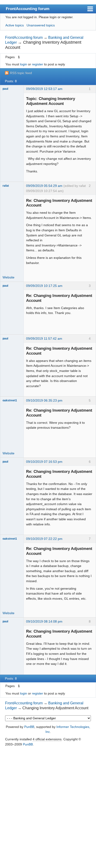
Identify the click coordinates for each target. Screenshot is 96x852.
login (23, 64)
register (37, 64)
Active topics (14, 25)
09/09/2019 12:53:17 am (44, 89)
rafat (6, 185)
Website (8, 277)
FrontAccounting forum (27, 8)
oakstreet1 (10, 400)
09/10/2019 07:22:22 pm (44, 539)
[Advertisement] (48, 800)
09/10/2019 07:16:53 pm (44, 461)
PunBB (29, 727)
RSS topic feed (21, 73)
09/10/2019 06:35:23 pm (44, 400)
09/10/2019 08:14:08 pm (44, 621)
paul (5, 88)
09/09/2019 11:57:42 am (44, 338)
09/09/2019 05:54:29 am (44, 186)
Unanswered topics (41, 25)
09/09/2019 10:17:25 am (44, 286)
